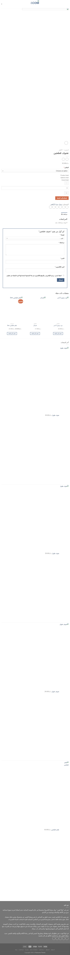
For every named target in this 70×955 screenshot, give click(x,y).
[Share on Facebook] (63, 207)
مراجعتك (61, 242)
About (53, 950)
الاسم (62, 258)
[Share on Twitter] (60, 207)
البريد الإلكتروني (59, 267)
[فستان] (35, 309)
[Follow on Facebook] (66, 938)
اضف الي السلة (58, 333)
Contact (41, 950)
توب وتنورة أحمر (58, 325)
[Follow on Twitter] (60, 938)
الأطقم (60, 150)
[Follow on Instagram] (63, 938)
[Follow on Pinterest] (53, 938)
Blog (27, 950)
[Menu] (67, 4)
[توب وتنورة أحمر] (58, 309)
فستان (35, 325)
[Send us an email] (57, 938)
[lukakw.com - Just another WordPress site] (35, 4)
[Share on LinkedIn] (50, 207)
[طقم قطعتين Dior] (12, 309)
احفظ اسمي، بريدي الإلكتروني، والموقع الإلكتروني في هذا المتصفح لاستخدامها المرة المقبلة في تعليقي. (34, 275)
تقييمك (62, 235)
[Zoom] (66, 143)
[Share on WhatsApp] (66, 207)
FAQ (16, 950)
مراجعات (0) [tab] (64, 214)
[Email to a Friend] (57, 207)
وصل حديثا (59, 204)
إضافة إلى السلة (62, 198)
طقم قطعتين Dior (12, 325)
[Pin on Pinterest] (53, 207)
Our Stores (34, 950)
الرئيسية (66, 150)
